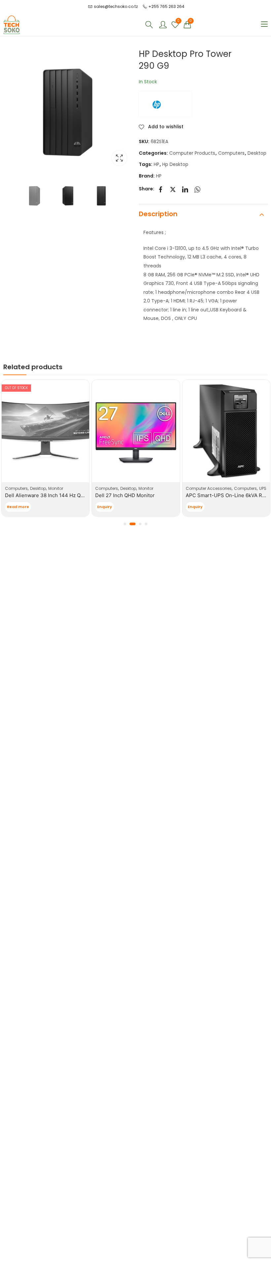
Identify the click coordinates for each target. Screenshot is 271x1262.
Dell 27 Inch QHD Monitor (125, 495)
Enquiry (104, 506)
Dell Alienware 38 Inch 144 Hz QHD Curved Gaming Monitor (75, 495)
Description (158, 213)
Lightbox (119, 158)
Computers (231, 153)
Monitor (55, 488)
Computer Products (192, 153)
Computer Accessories (209, 488)
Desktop (257, 153)
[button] (125, 524)
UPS (262, 488)
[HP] (165, 103)
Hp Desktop (175, 164)
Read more (18, 506)
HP (156, 164)
